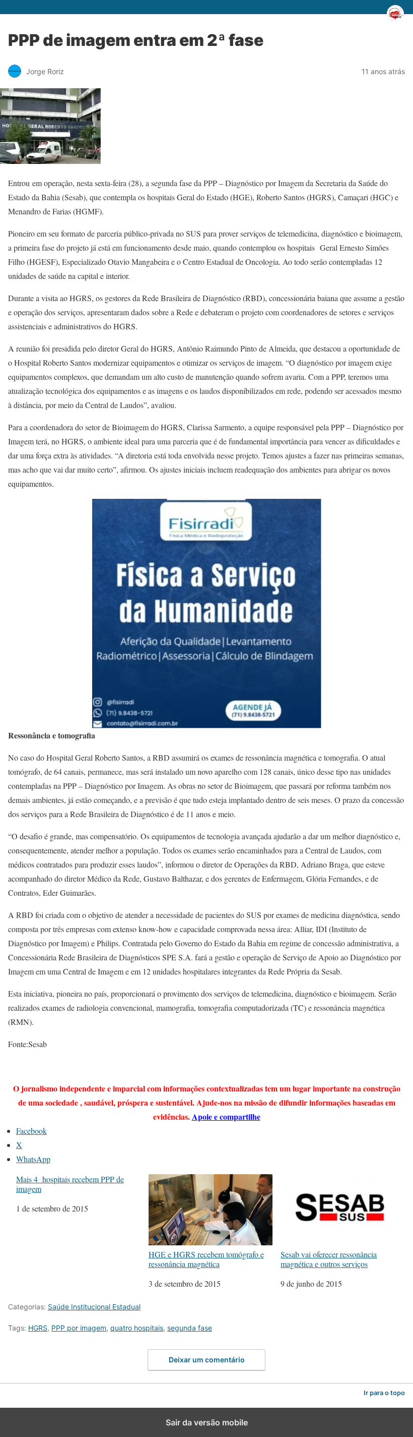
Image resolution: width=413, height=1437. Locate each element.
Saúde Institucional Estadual (94, 1306)
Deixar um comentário (207, 1359)
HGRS (37, 1328)
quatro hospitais (136, 1328)
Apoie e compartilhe (226, 1116)
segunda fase (189, 1328)
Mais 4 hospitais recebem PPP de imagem (70, 1183)
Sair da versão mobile (207, 1422)
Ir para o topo (384, 1393)
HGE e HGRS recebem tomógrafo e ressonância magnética (206, 1259)
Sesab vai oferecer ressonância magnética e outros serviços (329, 1259)
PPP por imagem (78, 1328)
